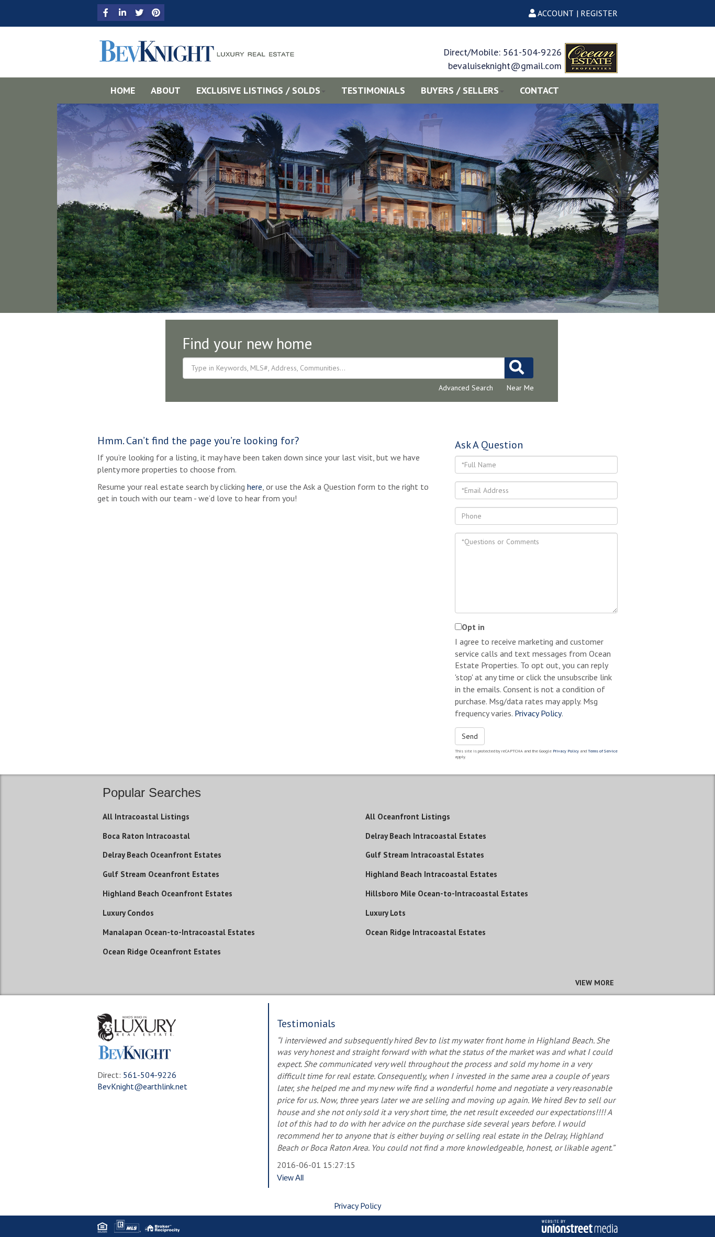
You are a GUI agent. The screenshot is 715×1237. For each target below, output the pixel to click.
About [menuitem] (166, 90)
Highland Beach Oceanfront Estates (167, 893)
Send (470, 736)
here (254, 486)
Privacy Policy (538, 713)
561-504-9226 (532, 52)
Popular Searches (152, 792)
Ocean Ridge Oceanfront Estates (162, 952)
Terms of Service (603, 751)
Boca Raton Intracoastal (146, 836)
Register (599, 13)
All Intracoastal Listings (146, 817)
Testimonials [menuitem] (373, 90)
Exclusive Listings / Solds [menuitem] (258, 90)
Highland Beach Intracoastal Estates (431, 874)
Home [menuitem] (122, 90)
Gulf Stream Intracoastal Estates (424, 855)
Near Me (520, 387)
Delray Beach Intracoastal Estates (425, 836)
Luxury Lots (385, 913)
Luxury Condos (128, 913)
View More (594, 982)
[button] (519, 367)
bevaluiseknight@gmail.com (505, 66)
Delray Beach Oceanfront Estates (162, 855)
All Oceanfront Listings (407, 817)
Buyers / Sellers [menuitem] (460, 90)
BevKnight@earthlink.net (142, 1086)
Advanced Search (466, 387)
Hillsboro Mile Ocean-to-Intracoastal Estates (446, 893)
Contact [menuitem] (539, 90)
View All (290, 1177)
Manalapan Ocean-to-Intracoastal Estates (179, 932)
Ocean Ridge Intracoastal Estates (425, 932)
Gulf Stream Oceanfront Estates (161, 874)
